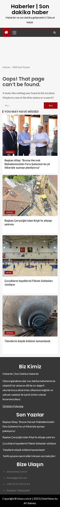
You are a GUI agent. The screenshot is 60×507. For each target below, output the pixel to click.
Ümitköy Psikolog (12, 406)
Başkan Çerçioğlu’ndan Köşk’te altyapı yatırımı (28, 437)
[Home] (6, 32)
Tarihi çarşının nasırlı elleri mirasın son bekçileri (28, 456)
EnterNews (47, 498)
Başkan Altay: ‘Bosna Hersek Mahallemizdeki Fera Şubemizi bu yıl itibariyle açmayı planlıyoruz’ (27, 164)
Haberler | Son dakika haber (30, 9)
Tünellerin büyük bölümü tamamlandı (27, 341)
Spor (8, 273)
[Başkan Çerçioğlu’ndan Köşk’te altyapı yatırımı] (30, 195)
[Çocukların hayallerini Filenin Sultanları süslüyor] (30, 255)
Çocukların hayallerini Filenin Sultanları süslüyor (29, 443)
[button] (14, 32)
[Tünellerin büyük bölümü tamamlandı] (30, 316)
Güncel (10, 152)
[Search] (54, 32)
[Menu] (14, 32)
